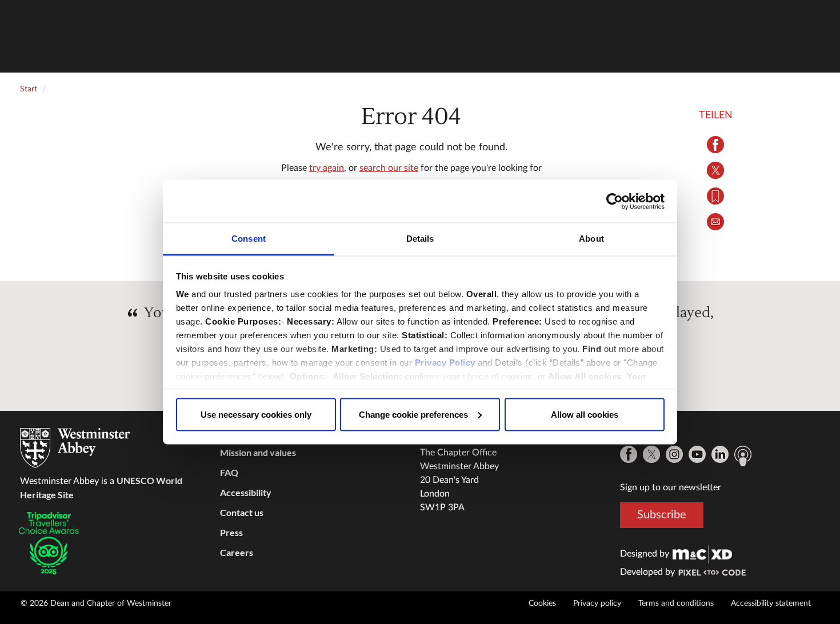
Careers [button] (236, 552)
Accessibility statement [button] (771, 603)
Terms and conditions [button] (676, 603)
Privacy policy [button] (597, 603)
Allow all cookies (584, 414)
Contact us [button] (241, 512)
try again (326, 168)
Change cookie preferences (413, 414)
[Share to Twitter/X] (716, 170)
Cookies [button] (542, 603)
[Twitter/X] (651, 454)
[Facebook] (628, 454)
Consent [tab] (248, 238)
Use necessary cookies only (256, 414)
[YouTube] (697, 454)
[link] (702, 553)
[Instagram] (674, 454)
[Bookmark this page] (716, 196)
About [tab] (591, 238)
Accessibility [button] (245, 492)
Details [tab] (420, 238)
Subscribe (661, 515)
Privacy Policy (445, 362)
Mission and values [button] (258, 452)
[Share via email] (716, 221)
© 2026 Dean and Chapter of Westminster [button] (96, 603)
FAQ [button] (229, 472)
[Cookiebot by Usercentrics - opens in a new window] (615, 201)
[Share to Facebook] (716, 144)
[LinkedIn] (720, 454)
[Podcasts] (742, 456)
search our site (388, 168)
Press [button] (231, 532)
